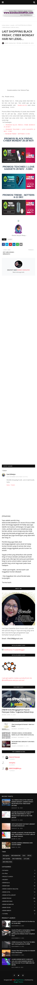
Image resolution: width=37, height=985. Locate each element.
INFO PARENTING (16, 859)
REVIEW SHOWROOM (19, 904)
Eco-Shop (19, 873)
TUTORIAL (19, 914)
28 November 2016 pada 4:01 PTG (18, 476)
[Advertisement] (18, 66)
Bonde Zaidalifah (10, 43)
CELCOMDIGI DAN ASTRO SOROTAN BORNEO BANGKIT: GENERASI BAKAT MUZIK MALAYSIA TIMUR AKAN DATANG (22, 802)
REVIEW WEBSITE (19, 910)
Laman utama (5, 25)
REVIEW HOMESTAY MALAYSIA (19, 889)
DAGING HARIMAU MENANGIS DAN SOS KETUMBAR (22, 844)
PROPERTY (19, 879)
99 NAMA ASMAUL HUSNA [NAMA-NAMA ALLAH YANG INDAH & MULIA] (23, 734)
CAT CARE (26, 859)
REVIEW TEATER (19, 907)
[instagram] (22, 975)
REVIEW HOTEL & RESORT (19, 895)
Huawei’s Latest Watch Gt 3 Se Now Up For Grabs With (23, 922)
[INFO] (18, 699)
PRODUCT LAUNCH (19, 876)
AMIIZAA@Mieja (15, 768)
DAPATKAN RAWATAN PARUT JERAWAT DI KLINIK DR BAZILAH (23, 825)
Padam (13, 485)
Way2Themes (20, 980)
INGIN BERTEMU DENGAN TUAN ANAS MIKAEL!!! (23, 742)
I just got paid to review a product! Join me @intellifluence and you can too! (17, 679)
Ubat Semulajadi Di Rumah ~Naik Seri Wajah (23, 725)
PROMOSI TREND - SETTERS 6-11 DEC (17, 134)
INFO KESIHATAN (15, 855)
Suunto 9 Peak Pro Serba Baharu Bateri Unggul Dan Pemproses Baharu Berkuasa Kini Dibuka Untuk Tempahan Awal (23, 932)
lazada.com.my (22, 105)
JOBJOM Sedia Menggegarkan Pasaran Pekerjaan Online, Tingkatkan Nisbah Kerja (17, 711)
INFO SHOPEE (6, 859)
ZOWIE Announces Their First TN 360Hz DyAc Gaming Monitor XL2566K (23, 943)
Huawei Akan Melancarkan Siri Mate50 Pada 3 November (23, 951)
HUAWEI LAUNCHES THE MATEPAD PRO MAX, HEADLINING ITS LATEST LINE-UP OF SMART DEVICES (23, 834)
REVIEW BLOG (19, 882)
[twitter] (18, 975)
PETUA (29, 855)
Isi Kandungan (7, 122)
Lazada (12, 25)
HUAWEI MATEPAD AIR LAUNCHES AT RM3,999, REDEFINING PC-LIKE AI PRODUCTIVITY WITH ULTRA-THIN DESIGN (23, 814)
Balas (8, 485)
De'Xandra (19, 870)
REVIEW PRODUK (19, 898)
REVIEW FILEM (19, 886)
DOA (24, 855)
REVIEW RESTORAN (19, 901)
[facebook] (14, 975)
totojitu (12, 763)
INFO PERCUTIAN (7, 862)
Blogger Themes (18, 982)
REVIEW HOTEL (19, 892)
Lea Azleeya (11, 474)
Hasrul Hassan (14, 757)
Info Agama (6, 855)
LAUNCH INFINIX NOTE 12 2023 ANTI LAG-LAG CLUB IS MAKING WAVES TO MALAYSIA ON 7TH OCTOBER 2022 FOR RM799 (23, 962)
